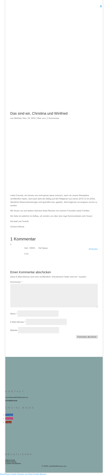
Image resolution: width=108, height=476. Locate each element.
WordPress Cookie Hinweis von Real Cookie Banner (23, 474)
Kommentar (16, 282)
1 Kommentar (53, 118)
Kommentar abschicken (87, 337)
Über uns (41, 118)
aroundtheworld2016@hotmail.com (16, 397)
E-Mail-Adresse (17, 322)
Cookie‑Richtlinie (13, 463)
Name (13, 314)
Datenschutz (10, 462)
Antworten (93, 249)
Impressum (10, 460)
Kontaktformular (11, 401)
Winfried (17, 118)
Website (13, 330)
